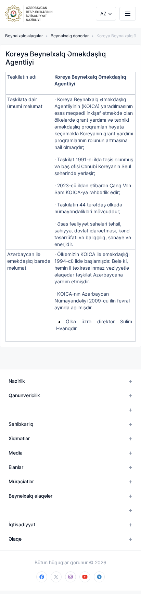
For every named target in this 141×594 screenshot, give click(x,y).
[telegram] (99, 576)
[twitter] (56, 576)
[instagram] (70, 576)
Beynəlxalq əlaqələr (24, 35)
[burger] (127, 14)
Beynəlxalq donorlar (70, 35)
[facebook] (41, 576)
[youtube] (84, 576)
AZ (103, 13)
